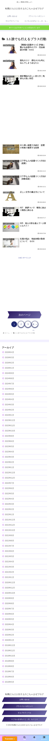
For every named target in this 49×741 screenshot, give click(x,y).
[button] (44, 479)
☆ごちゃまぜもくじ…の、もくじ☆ (24, 719)
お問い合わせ (24, 699)
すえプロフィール (24, 713)
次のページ (24, 315)
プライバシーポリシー (24, 706)
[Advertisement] (24, 114)
